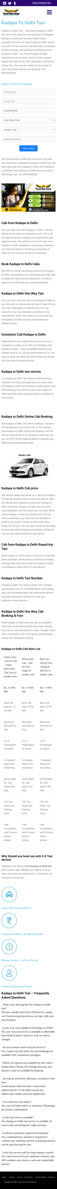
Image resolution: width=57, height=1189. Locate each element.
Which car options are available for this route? (28, 1062)
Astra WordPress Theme (45, 1182)
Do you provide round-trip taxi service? (24, 1047)
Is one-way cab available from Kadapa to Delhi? (28, 1027)
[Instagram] (15, 3)
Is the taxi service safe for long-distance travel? (28, 1152)
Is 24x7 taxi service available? (18, 1117)
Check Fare (28, 148)
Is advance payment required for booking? (26, 1132)
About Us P (13, 1177)
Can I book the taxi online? (17, 1101)
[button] (41, 3)
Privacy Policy (28, 1177)
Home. (5, 1177)
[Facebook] (4, 3)
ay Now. (21, 1177)
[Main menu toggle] (49, 12)
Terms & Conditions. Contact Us (44, 1177)
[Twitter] (9, 3)
